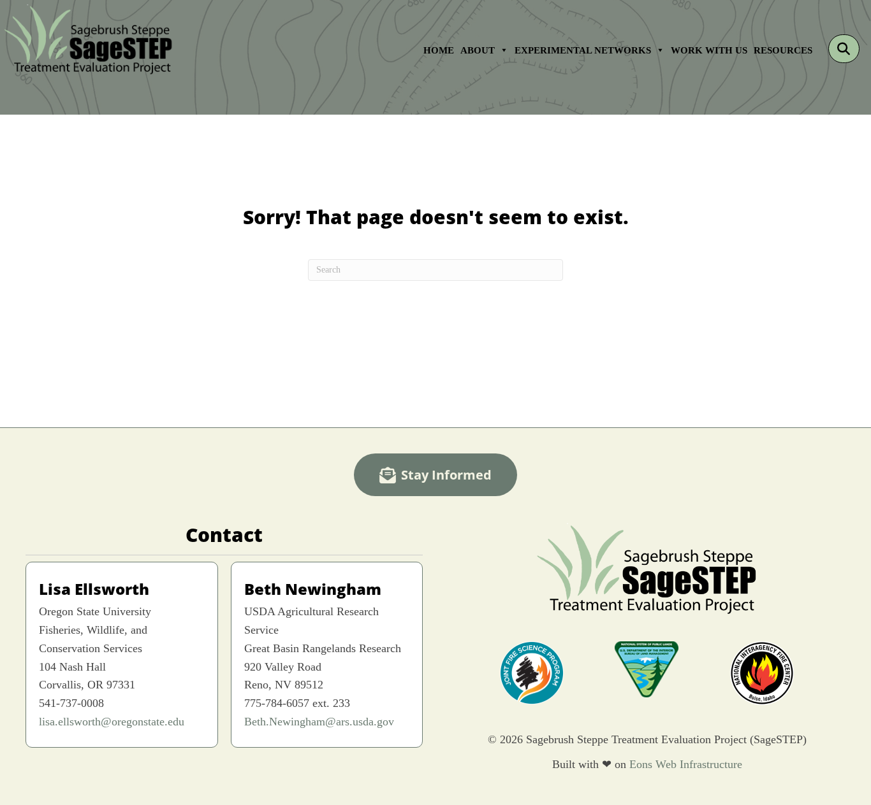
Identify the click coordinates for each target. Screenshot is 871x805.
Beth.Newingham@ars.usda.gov (319, 721)
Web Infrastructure (698, 764)
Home (438, 50)
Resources (783, 50)
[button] (844, 48)
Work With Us (709, 50)
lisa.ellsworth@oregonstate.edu (111, 721)
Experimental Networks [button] (583, 50)
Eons (640, 764)
